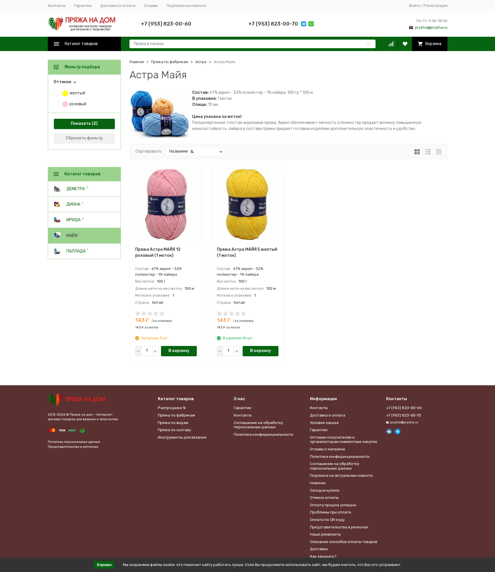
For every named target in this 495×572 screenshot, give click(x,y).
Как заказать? (323, 556)
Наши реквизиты (325, 534)
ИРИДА (73, 219)
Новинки (318, 483)
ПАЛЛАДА (76, 250)
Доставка (319, 549)
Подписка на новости (186, 5)
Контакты (57, 5)
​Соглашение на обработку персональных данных (258, 425)
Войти (414, 5)
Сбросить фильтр (84, 138)
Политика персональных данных (74, 442)
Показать (81, 123)
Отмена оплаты (324, 497)
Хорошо (104, 565)
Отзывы (151, 5)
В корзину (178, 350)
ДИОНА (73, 204)
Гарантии (83, 5)
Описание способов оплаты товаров (343, 542)
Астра (201, 62)
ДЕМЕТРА (75, 188)
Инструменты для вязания (182, 437)
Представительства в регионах (73, 447)
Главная (136, 62)
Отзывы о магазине (327, 449)
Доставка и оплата (117, 5)
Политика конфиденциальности (263, 434)
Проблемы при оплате (330, 512)
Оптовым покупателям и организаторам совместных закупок (343, 439)
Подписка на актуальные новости (341, 475)
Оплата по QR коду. (327, 519)
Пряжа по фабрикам (169, 62)
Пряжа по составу (174, 430)
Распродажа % (172, 408)
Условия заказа (324, 423)
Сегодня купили (324, 490)
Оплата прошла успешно (333, 505)
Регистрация (435, 5)
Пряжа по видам (173, 423)
